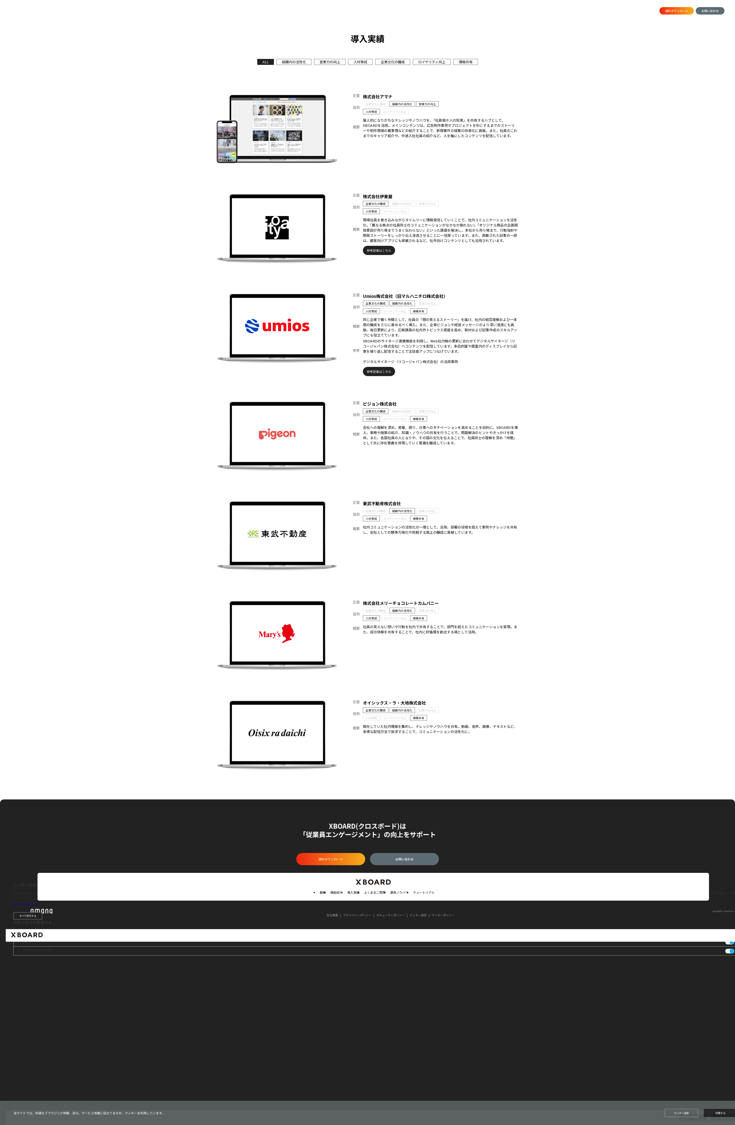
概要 (77, 10)
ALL (266, 61)
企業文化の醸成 (393, 61)
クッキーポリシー (26, 904)
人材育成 (360, 61)
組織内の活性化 (294, 61)
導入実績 (112, 10)
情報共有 (466, 61)
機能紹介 (93, 10)
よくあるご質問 (137, 10)
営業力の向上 (329, 61)
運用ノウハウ (166, 10)
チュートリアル (195, 10)
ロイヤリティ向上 (431, 61)
